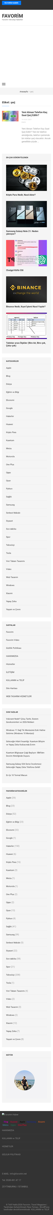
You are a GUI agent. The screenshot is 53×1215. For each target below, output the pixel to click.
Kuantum (10, 440)
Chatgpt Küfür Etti (14, 270)
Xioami (40, 1122)
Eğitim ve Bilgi (12, 392)
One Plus (10, 464)
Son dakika (11, 529)
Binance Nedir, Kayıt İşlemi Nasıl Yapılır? (26, 306)
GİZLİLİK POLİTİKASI (11, 1154)
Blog (8, 376)
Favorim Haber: (11, 3)
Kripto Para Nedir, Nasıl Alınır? (21, 195)
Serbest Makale (13, 513)
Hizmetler (10, 664)
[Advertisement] (26, 53)
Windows (10, 585)
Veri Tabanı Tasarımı (15, 561)
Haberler (10, 416)
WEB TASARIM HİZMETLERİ (19, 696)
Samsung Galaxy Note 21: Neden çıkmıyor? (22, 232)
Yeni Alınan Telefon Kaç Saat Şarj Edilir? (34, 114)
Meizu (9, 448)
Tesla (8, 553)
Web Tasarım (12, 577)
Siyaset (9, 521)
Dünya (9, 384)
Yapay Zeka (11, 601)
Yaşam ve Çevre (13, 609)
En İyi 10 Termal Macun (16, 775)
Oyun (8, 480)
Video (8, 569)
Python (9, 489)
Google (9, 408)
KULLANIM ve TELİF (15, 680)
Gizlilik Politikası (13, 648)
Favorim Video (12, 640)
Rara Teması (32, 1207)
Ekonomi (10, 400)
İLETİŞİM (10, 672)
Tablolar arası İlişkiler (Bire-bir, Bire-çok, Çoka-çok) (26, 344)
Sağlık (9, 497)
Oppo (8, 472)
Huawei (9, 424)
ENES (24, 122)
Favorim (12, 16)
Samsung (10, 505)
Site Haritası (11, 688)
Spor (8, 537)
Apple (8, 368)
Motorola (10, 456)
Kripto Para (11, 432)
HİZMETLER (7, 1146)
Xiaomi (9, 593)
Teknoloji (10, 545)
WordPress (44, 1207)
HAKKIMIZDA (12, 656)
